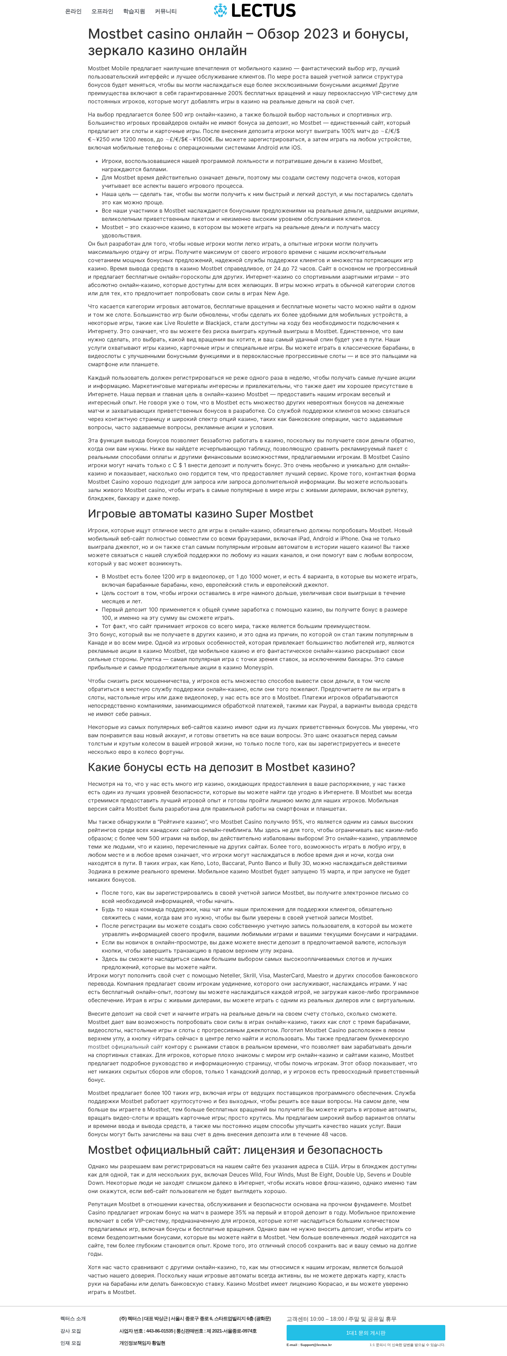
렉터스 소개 (73, 1318)
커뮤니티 (166, 11)
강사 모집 (70, 1331)
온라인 (73, 11)
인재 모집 (70, 1343)
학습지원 (134, 11)
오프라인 (102, 11)
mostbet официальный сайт (125, 1046)
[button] (366, 1332)
